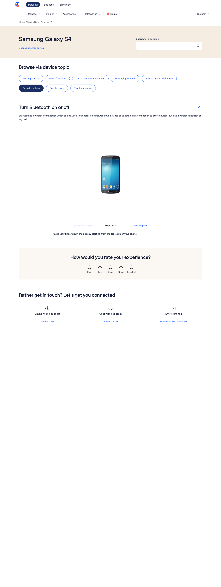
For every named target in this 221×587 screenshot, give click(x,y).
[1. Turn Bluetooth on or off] (110, 175)
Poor (89, 272)
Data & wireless (31, 88)
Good (110, 272)
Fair (100, 272)
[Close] (199, 107)
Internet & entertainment (159, 78)
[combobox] (165, 46)
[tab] (31, 78)
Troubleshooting (83, 88)
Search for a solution (147, 38)
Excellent (131, 272)
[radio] (89, 267)
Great (121, 272)
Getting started (31, 78)
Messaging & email (125, 78)
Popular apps (57, 88)
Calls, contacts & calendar (90, 78)
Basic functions (57, 78)
